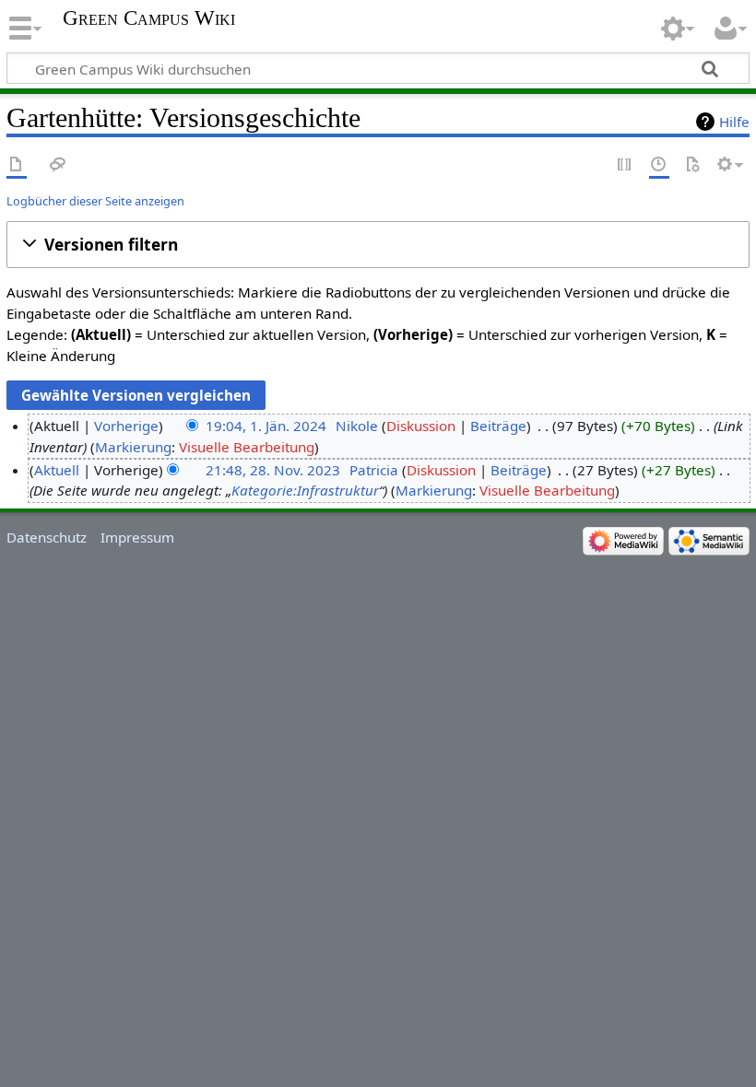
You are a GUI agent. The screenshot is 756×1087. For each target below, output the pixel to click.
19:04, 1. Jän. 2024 (266, 425)
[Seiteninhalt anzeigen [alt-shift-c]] (16, 165)
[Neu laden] (692, 165)
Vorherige (126, 425)
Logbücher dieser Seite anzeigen (95, 201)
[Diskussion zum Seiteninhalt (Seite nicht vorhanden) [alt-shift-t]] (58, 165)
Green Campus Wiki (149, 18)
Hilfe (734, 121)
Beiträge (498, 425)
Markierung (133, 447)
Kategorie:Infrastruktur (305, 490)
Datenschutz (46, 537)
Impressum (137, 537)
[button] (378, 244)
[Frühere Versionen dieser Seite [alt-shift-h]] (659, 165)
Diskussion (420, 425)
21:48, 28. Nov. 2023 (273, 470)
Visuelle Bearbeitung (246, 447)
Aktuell (56, 470)
